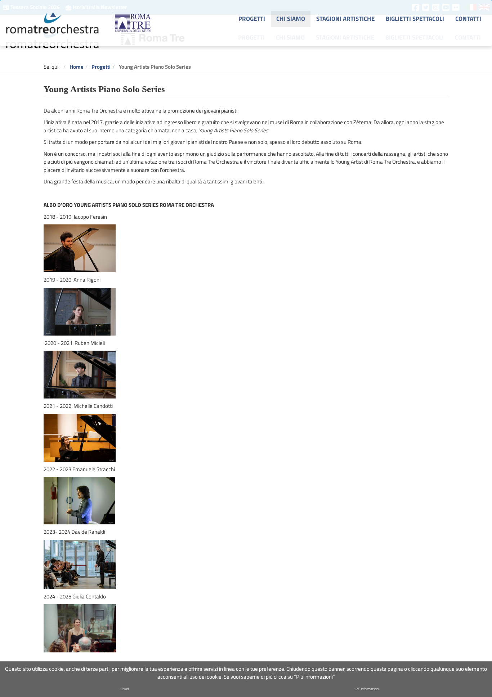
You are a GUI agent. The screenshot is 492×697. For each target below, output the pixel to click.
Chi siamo (290, 37)
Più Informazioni (367, 689)
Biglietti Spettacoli (414, 37)
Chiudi (125, 689)
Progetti (251, 37)
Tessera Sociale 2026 (35, 7)
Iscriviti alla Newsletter (99, 7)
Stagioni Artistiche (345, 37)
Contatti (468, 37)
